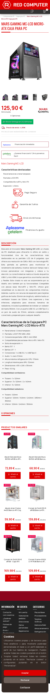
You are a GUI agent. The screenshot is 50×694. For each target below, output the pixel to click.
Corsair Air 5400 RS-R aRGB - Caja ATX (13, 560)
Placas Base (40, 612)
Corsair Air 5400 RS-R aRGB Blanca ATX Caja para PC (37, 510)
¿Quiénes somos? (7, 619)
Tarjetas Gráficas (38, 620)
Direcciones (24, 621)
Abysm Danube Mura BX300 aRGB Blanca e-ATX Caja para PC (37, 459)
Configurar (25, 687)
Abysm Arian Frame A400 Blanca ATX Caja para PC (13, 510)
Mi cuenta (23, 612)
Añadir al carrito (14, 475)
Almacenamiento (42, 628)
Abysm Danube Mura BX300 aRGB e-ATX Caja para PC (13, 459)
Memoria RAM (40, 625)
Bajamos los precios (24, 632)
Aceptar (25, 673)
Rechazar (25, 680)
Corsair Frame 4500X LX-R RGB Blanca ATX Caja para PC (37, 561)
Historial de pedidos (23, 617)
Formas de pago (7, 625)
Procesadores (40, 616)
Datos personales (23, 626)
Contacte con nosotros (8, 613)
